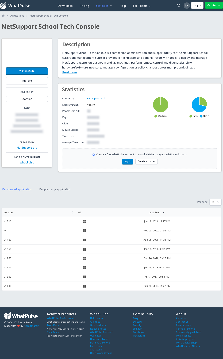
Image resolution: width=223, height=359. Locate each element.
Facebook (138, 332)
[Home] (3, 15)
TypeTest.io (53, 332)
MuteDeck (53, 325)
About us (181, 318)
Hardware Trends (100, 339)
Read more (69, 72)
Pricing (84, 6)
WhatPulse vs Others (188, 346)
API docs (95, 321)
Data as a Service (100, 342)
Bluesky (137, 325)
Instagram (139, 335)
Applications (17, 15)
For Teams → (142, 6)
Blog (135, 318)
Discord (137, 321)
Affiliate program (185, 339)
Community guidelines (188, 332)
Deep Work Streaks (101, 353)
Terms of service (185, 328)
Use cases (96, 335)
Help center (96, 318)
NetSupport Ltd (27, 148)
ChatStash (96, 349)
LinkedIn (137, 328)
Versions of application (17, 189)
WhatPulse (27, 162)
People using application (55, 189)
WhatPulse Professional (60, 318)
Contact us (182, 321)
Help (123, 6)
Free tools (96, 346)
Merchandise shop (186, 342)
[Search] (179, 5)
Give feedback (98, 325)
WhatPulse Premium (101, 332)
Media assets (183, 335)
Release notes (98, 328)
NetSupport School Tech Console (49, 15)
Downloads (65, 6)
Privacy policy (183, 325)
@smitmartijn (31, 325)
